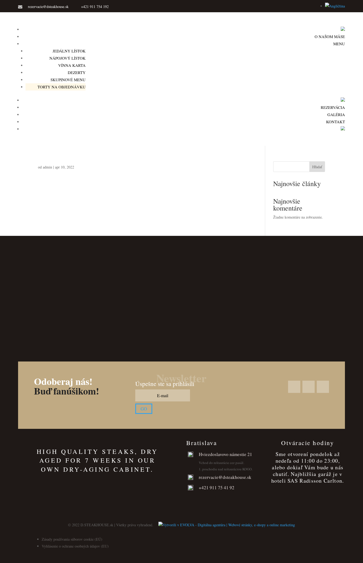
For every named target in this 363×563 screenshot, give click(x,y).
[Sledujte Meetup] (309, 7)
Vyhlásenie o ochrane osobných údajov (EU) (75, 546)
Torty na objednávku (61, 86)
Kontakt (335, 121)
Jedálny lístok (69, 51)
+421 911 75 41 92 (216, 487)
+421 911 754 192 (95, 6)
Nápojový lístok (67, 58)
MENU (339, 43)
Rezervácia (333, 107)
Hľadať (317, 166)
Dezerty (77, 72)
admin (47, 167)
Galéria (336, 114)
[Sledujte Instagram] (281, 7)
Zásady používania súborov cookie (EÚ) (72, 539)
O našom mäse (330, 36)
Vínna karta (72, 65)
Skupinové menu (68, 79)
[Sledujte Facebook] (270, 7)
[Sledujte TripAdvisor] (292, 7)
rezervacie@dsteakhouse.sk (48, 6)
